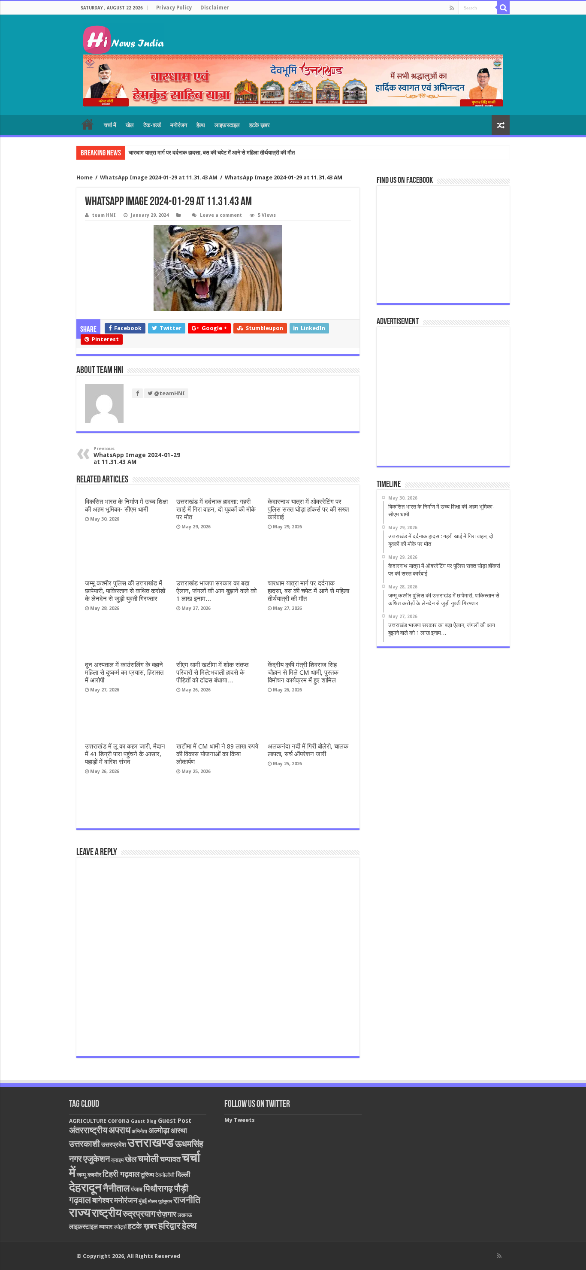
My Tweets (239, 1120)
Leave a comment (221, 215)
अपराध (119, 1130)
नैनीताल (116, 1188)
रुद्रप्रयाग (139, 1214)
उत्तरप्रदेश (113, 1145)
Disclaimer (215, 8)
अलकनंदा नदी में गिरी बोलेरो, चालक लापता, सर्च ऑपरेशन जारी (308, 750)
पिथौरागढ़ (158, 1188)
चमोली (148, 1158)
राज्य (80, 1212)
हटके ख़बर (259, 125)
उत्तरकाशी (84, 1144)
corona (119, 1120)
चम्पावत (170, 1159)
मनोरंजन (178, 125)
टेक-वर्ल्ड (152, 125)
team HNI (104, 215)
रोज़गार (166, 1213)
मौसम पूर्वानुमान (160, 1201)
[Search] (503, 7)
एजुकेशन (96, 1159)
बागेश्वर (102, 1200)
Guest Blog (144, 1121)
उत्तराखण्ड (150, 1142)
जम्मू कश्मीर (89, 1174)
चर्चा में (110, 125)
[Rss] (452, 8)
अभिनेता (139, 1131)
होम (87, 124)
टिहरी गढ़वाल (121, 1174)
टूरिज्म (147, 1174)
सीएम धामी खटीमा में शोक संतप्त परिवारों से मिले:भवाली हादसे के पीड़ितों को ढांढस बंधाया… (212, 672)
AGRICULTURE (87, 1121)
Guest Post (174, 1121)
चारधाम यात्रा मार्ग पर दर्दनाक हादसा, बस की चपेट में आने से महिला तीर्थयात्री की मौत (212, 152)
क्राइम (117, 1160)
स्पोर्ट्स (120, 1227)
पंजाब (136, 1189)
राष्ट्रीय (106, 1212)
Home (84, 177)
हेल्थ (200, 125)
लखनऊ (185, 1215)
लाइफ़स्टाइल (227, 125)
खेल (130, 125)
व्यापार (105, 1226)
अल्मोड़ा (158, 1130)
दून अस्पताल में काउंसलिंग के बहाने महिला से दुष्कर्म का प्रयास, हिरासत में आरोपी (124, 672)
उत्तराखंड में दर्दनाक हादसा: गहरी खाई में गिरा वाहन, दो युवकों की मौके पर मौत (216, 509)
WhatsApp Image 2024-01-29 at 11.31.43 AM (158, 177)
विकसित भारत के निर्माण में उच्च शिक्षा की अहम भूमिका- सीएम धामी (126, 505)
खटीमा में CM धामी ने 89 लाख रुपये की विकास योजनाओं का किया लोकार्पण (217, 754)
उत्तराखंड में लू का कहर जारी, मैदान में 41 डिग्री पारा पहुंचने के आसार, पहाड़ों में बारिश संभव (125, 754)
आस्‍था (179, 1130)
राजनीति (186, 1200)
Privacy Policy (174, 8)
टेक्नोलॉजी (165, 1175)
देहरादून (85, 1187)
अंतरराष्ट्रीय (88, 1130)
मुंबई (143, 1201)
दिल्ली (183, 1175)
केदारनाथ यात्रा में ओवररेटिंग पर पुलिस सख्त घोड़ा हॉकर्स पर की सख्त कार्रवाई (308, 509)
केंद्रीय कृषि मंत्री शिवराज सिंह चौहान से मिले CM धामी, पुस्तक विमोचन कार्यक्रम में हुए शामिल (303, 672)
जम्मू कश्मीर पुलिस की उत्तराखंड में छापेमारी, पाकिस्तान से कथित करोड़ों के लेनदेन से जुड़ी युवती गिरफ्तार (125, 591)
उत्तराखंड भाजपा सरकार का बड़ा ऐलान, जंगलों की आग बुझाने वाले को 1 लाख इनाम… (216, 591)
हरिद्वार (169, 1225)
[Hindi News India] (123, 39)
